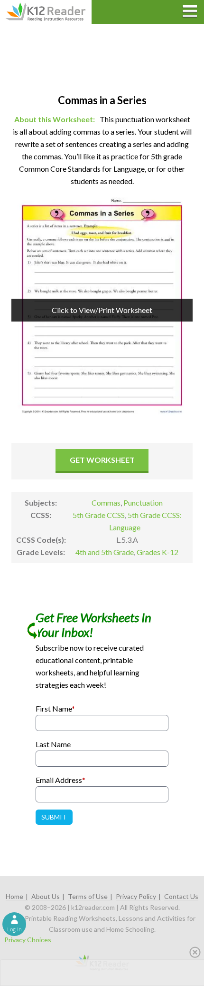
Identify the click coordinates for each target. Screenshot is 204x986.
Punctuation (143, 502)
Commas (106, 502)
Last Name (53, 744)
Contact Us (181, 896)
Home (14, 896)
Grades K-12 (157, 551)
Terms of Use (88, 896)
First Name (55, 708)
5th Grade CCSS (99, 514)
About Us (45, 896)
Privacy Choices (27, 940)
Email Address (60, 779)
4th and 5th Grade (104, 551)
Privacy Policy (136, 896)
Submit (54, 817)
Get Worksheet (102, 459)
